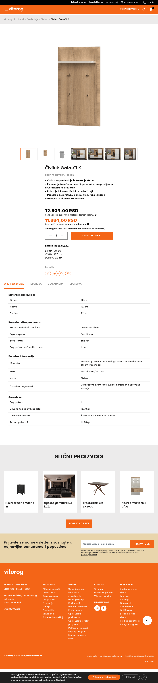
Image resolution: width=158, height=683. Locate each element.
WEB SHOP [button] (126, 584)
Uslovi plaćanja (76, 599)
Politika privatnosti (130, 621)
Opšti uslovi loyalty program (78, 623)
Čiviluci (44, 19)
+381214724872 (12, 609)
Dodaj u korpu (91, 235)
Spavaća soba (50, 596)
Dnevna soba (49, 592)
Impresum (149, 661)
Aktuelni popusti (51, 589)
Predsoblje (32, 19)
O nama (98, 589)
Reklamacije (74, 603)
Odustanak (126, 603)
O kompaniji (112, 2)
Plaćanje (124, 599)
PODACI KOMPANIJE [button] (15, 584)
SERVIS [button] (72, 584)
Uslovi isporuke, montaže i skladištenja (76, 592)
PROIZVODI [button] (49, 584)
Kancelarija (48, 614)
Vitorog (8, 19)
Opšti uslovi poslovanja (74, 616)
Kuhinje (46, 607)
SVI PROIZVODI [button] (128, 9)
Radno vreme (75, 610)
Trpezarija (48, 603)
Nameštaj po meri (103, 592)
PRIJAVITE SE (142, 544)
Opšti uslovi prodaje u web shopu (127, 614)
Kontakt (150, 2)
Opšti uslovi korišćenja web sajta (104, 656)
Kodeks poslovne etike (77, 637)
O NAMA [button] (99, 584)
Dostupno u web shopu (128, 591)
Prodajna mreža (132, 2)
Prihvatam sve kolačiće (104, 677)
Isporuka (124, 596)
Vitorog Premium (103, 596)
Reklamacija (126, 607)
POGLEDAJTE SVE (79, 523)
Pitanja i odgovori (77, 607)
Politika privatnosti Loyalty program (78, 630)
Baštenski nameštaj (53, 617)
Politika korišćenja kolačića (139, 656)
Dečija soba (49, 599)
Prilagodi (130, 677)
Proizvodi (19, 19)
